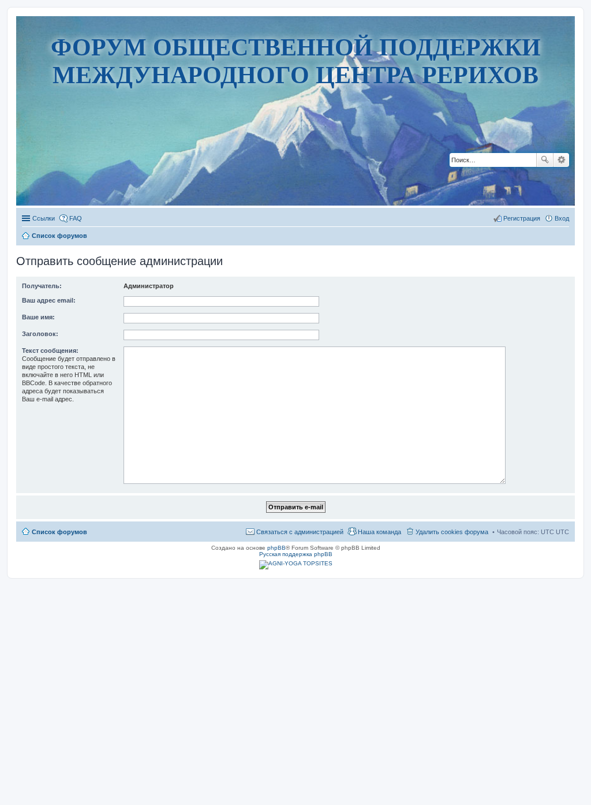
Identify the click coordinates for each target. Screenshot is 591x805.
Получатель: (42, 285)
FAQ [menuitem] (75, 218)
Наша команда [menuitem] (379, 531)
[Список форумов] (295, 170)
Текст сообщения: (50, 350)
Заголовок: (40, 333)
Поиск (544, 160)
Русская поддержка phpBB (295, 554)
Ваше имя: (38, 317)
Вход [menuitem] (562, 218)
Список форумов (59, 531)
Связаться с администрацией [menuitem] (299, 531)
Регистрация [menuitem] (521, 218)
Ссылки (43, 218)
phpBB (276, 548)
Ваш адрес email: (49, 300)
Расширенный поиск (561, 160)
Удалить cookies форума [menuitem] (452, 531)
